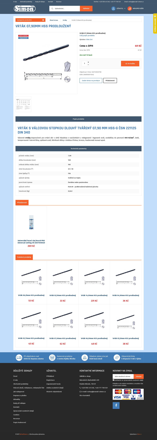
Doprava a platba (19, 395)
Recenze (58, 1)
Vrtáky (65, 20)
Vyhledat (86, 8)
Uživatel (120, 8)
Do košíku (131, 64)
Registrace (50, 380)
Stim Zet (89, 39)
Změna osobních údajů (54, 388)
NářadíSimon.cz (24, 434)
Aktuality (16, 399)
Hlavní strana (54, 20)
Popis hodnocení (19, 422)
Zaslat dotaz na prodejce (91, 81)
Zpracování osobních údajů (23, 411)
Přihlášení (50, 376)
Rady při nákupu (40, 1)
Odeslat (138, 376)
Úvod (15, 376)
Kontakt (50, 1)
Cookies (16, 415)
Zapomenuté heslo (53, 384)
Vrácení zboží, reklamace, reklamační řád (28, 388)
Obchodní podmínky (26, 1)
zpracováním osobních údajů (133, 380)
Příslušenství (110, 81)
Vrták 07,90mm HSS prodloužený (82, 20)
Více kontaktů (85, 395)
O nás (15, 1)
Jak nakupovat (18, 392)
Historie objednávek (54, 392)
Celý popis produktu (87, 35)
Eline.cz (139, 434)
